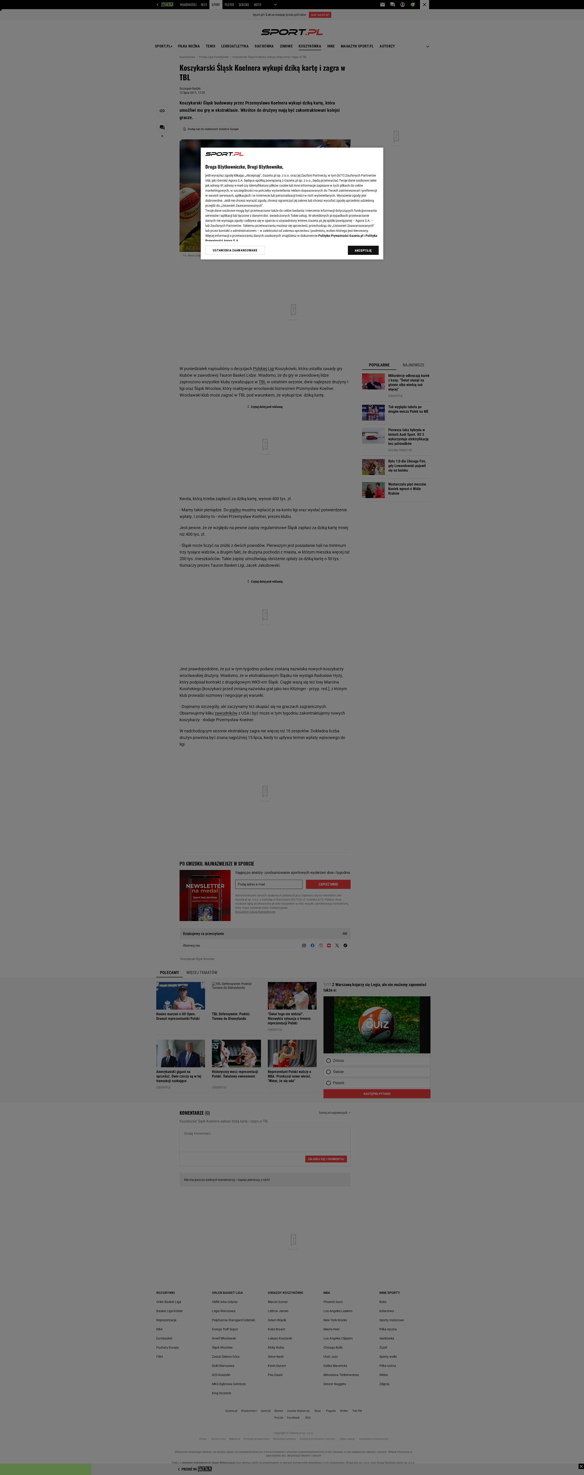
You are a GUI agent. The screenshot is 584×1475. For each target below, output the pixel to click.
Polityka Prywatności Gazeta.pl (340, 236)
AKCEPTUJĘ (363, 250)
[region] (292, 203)
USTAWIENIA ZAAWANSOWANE (235, 250)
